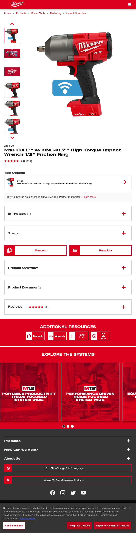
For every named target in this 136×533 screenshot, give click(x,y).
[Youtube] (83, 493)
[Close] (130, 508)
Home (7, 13)
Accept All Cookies (79, 525)
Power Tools (38, 13)
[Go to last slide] (12, 24)
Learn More (89, 196)
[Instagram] (63, 493)
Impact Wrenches (76, 13)
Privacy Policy (28, 518)
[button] (12, 35)
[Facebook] (53, 493)
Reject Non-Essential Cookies (112, 525)
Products (21, 13)
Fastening (55, 13)
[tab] (63, 426)
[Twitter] (73, 493)
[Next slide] (12, 137)
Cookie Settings (14, 525)
